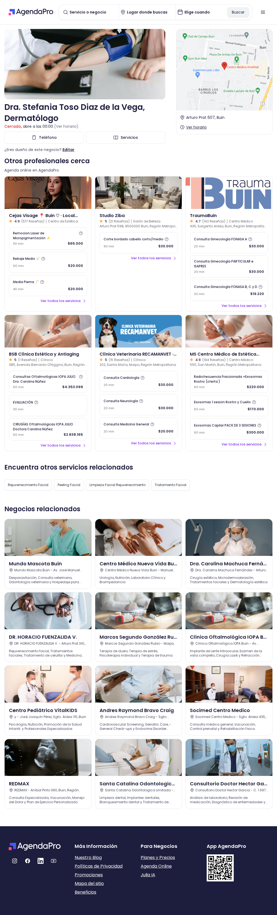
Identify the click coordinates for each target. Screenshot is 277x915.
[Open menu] (263, 12)
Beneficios (85, 892)
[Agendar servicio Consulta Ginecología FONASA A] (229, 242)
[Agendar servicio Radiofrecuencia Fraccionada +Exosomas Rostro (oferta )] (229, 382)
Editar (68, 149)
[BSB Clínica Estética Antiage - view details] (48, 331)
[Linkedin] (41, 861)
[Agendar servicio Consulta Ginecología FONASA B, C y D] (229, 290)
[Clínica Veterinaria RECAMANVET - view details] (138, 331)
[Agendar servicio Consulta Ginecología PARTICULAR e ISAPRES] (229, 266)
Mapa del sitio (89, 883)
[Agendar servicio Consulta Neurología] (138, 404)
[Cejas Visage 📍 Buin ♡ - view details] (48, 192)
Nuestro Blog (88, 857)
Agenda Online (156, 866)
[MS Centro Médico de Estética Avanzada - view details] (229, 331)
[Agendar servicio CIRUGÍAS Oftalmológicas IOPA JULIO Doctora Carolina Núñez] (48, 429)
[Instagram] (15, 861)
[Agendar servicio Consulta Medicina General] (138, 428)
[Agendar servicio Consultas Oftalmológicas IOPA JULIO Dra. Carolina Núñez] (48, 382)
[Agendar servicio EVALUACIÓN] (48, 405)
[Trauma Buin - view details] (229, 192)
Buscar (238, 12)
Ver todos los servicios (61, 300)
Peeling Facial (69, 485)
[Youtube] (54, 861)
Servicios (129, 137)
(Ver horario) (66, 126)
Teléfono (48, 137)
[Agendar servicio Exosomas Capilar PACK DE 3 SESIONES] (229, 429)
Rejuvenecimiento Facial (28, 485)
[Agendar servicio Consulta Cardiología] (138, 381)
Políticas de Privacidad (99, 866)
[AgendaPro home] (31, 12)
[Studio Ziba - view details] (138, 192)
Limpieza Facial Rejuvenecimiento (118, 485)
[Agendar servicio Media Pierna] (48, 285)
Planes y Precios (158, 857)
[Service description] (81, 233)
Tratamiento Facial (170, 485)
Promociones (89, 875)
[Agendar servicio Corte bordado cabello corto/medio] (138, 242)
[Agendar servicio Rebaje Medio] (48, 262)
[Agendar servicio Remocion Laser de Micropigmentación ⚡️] (48, 238)
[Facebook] (28, 861)
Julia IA (148, 875)
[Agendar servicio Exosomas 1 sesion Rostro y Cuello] (229, 405)
